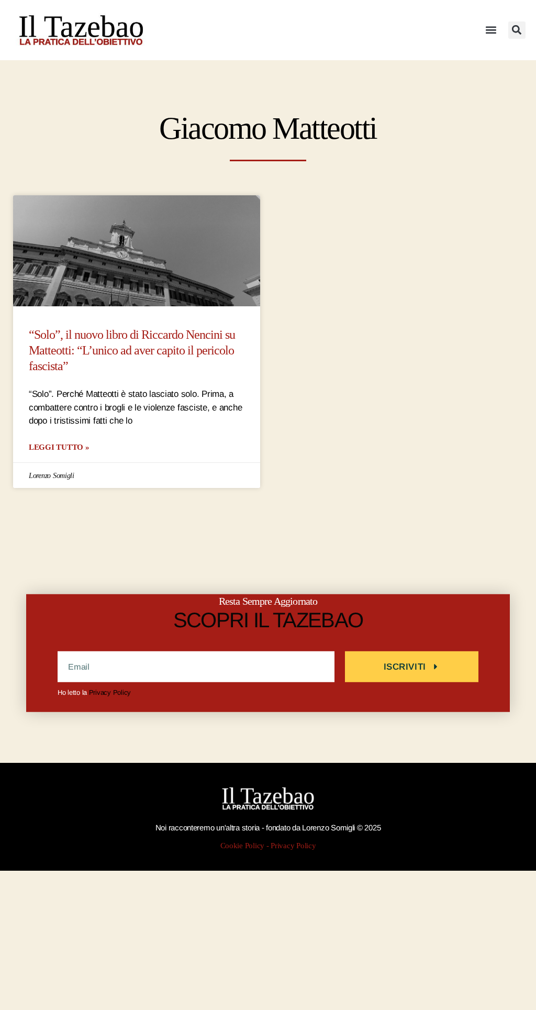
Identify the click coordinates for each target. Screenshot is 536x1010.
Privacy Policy (110, 692)
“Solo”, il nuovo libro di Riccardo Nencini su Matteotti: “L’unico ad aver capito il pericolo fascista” (132, 350)
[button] (491, 30)
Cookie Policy (242, 845)
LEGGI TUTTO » (59, 446)
